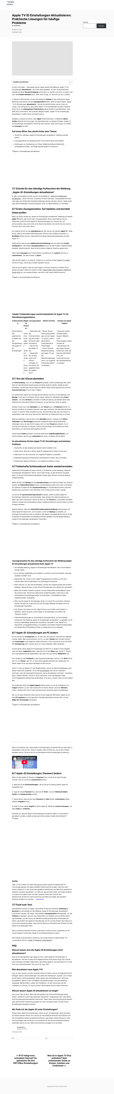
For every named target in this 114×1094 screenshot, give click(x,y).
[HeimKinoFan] (22, 5)
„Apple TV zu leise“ (63, 260)
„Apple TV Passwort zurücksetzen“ (40, 940)
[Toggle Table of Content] (69, 82)
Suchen (85, 22)
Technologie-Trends (17, 32)
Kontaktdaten (45, 670)
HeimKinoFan (17, 25)
